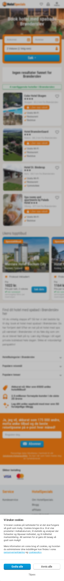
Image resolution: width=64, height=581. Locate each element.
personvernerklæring (14, 552)
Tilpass (32, 574)
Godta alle (17, 566)
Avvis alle (46, 566)
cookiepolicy (35, 552)
